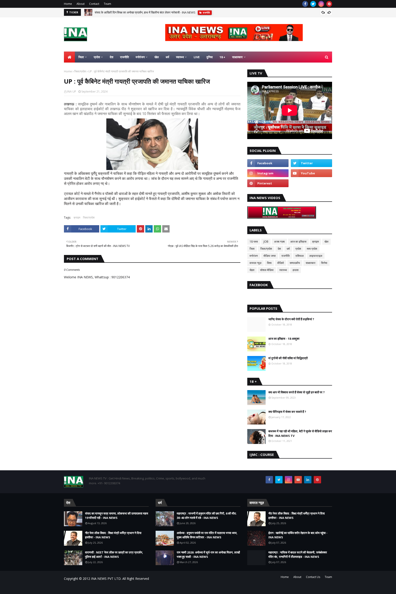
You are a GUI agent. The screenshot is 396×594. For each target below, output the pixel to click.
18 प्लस (254, 242)
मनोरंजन (254, 256)
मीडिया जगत (270, 256)
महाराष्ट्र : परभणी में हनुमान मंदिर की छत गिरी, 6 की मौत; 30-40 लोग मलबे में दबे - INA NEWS (206, 515)
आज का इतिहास (298, 242)
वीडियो (280, 263)
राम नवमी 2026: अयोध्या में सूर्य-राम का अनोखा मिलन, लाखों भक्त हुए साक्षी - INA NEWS (208, 554)
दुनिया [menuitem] (209, 57)
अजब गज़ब (279, 242)
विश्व (269, 263)
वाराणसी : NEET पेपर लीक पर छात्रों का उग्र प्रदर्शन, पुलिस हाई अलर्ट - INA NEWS (114, 554)
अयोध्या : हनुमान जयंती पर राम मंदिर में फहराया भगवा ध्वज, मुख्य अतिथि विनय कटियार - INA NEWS (207, 535)
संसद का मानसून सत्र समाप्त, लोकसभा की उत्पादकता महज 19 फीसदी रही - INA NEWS (116, 515)
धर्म (288, 249)
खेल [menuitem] (156, 57)
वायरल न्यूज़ (255, 263)
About (81, 4)
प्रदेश (298, 249)
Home (68, 4)
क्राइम (77, 217)
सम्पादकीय (295, 263)
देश (279, 249)
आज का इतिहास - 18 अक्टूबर (284, 339)
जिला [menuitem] (81, 57)
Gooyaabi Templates (144, 588)
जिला (252, 249)
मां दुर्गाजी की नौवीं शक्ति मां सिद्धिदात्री (288, 358)
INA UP (71, 91)
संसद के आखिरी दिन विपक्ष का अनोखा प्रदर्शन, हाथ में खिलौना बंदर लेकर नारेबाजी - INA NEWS (145, 12)
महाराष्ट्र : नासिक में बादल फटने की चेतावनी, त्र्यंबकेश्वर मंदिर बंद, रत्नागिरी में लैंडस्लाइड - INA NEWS (297, 554)
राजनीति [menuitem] (124, 57)
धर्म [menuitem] (167, 57)
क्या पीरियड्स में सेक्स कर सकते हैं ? (287, 412)
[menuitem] (69, 57)
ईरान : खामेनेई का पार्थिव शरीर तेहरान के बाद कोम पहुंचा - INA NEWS (297, 535)
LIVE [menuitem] (197, 57)
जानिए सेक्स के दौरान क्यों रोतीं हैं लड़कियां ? (291, 319)
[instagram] (321, 4)
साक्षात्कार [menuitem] (237, 57)
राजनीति (285, 256)
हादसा (296, 270)
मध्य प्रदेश (312, 249)
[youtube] (311, 173)
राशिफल (299, 256)
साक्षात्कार (310, 263)
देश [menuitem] (111, 57)
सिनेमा (324, 263)
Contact (94, 4)
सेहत (252, 270)
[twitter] (313, 4)
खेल (326, 242)
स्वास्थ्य (283, 270)
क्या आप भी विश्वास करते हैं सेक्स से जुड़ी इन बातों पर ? (296, 392)
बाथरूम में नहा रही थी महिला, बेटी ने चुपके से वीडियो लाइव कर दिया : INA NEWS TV (300, 433)
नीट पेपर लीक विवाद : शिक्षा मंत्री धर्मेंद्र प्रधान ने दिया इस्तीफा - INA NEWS (113, 535)
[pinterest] (329, 4)
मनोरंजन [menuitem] (140, 57)
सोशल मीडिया (267, 270)
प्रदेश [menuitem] (97, 57)
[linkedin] (307, 479)
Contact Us (313, 577)
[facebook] (305, 4)
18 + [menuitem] (222, 57)
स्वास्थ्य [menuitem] (180, 57)
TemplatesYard (99, 588)
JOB (266, 242)
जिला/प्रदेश (80, 71)
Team (107, 4)
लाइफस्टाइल (315, 256)
